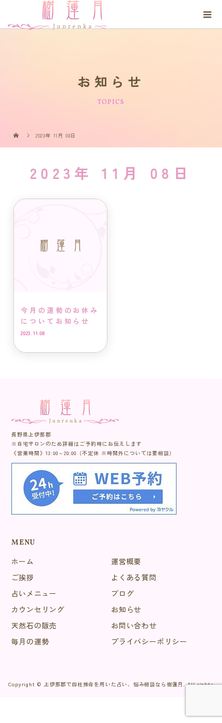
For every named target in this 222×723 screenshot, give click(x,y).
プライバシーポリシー (149, 641)
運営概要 (126, 561)
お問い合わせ (134, 625)
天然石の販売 (34, 625)
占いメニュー (34, 593)
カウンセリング (38, 609)
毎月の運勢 (30, 641)
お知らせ (126, 609)
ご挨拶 (22, 577)
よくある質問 (134, 577)
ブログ (122, 593)
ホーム (22, 561)
